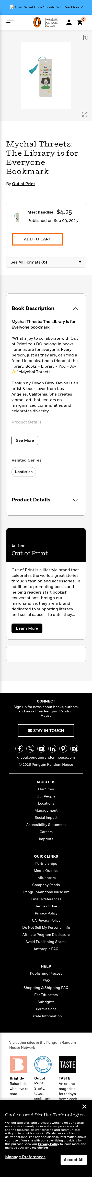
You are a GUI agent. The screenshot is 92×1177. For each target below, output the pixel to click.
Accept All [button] (74, 1160)
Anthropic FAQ (46, 948)
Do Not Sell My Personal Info (46, 927)
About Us (46, 782)
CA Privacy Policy (46, 920)
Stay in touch (48, 730)
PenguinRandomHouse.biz (46, 892)
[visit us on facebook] (19, 749)
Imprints (46, 839)
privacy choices (37, 1148)
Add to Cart (37, 239)
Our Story (46, 789)
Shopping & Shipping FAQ (46, 987)
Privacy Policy (46, 913)
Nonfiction (24, 471)
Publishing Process (46, 973)
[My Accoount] (69, 22)
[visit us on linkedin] (52, 749)
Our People (46, 796)
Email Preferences (46, 899)
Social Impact (46, 817)
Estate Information (46, 1016)
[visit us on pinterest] (63, 749)
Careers (46, 831)
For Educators (46, 994)
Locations (46, 803)
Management (45, 810)
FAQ (46, 980)
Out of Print (23, 184)
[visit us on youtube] (41, 749)
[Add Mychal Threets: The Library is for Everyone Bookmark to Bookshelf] (85, 37)
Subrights (46, 1002)
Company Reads (46, 884)
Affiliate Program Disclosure (46, 934)
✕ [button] (84, 1107)
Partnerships (46, 863)
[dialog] (46, 1138)
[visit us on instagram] (74, 749)
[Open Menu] (10, 22)
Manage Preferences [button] (25, 1157)
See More (25, 440)
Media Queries (46, 870)
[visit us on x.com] (30, 749)
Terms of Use (46, 906)
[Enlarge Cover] (84, 114)
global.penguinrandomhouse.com (46, 757)
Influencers (46, 877)
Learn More (28, 629)
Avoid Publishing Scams (46, 941)
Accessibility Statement (46, 824)
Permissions (46, 1009)
